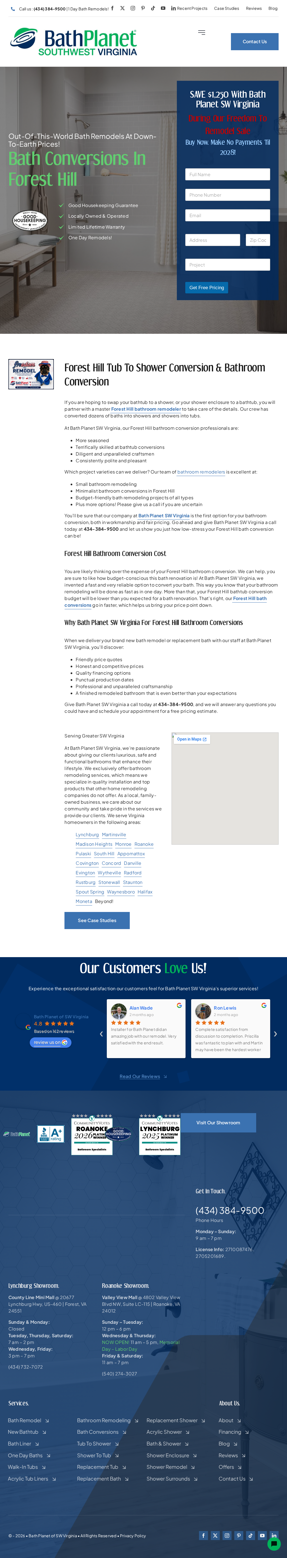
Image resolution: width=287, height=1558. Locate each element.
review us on (47, 1042)
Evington (85, 872)
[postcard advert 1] (31, 361)
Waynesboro (121, 892)
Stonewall (109, 882)
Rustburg (86, 882)
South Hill (104, 853)
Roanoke (144, 844)
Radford (133, 872)
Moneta (84, 901)
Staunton (133, 882)
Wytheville (109, 872)
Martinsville (114, 834)
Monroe (123, 844)
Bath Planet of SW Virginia (61, 1016)
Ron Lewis (140, 1008)
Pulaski (83, 853)
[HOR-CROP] (74, 29)
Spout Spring (90, 892)
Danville (132, 863)
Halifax (145, 892)
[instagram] (133, 8)
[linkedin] (173, 8)
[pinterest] (143, 8)
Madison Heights (94, 844)
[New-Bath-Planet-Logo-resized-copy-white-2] (17, 1134)
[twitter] (122, 8)
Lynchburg (87, 834)
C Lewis (223, 1008)
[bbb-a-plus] (50, 1127)
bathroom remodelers (201, 472)
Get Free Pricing (206, 287)
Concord (111, 863)
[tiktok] (153, 8)
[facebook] (112, 8)
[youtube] (163, 8)
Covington (87, 863)
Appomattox (131, 853)
